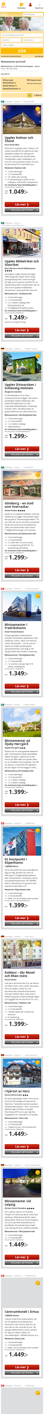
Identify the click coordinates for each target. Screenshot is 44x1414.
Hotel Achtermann (31, 1055)
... (21, 102)
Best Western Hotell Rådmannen (13, 225)
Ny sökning (39, 56)
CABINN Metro (30, 823)
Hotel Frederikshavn (32, 589)
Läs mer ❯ (22, 204)
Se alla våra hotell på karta (11, 56)
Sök (22, 51)
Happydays (8, 102)
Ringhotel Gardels (31, 349)
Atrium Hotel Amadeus (32, 1165)
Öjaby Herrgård (29, 705)
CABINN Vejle (29, 1386)
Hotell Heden (28, 467)
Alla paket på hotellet (22, 210)
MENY (4, 14)
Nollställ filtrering (33, 83)
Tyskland (17, 349)
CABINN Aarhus (30, 1276)
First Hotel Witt (29, 102)
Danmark (17, 589)
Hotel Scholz (29, 937)
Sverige (16, 102)
